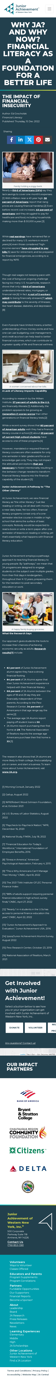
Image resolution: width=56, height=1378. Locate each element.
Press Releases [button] (18, 1319)
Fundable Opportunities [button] (24, 1289)
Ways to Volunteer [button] (21, 1265)
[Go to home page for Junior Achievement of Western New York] (21, 9)
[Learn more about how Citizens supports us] (28, 1152)
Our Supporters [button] (19, 1292)
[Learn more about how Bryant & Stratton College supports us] (28, 1116)
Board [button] (13, 1311)
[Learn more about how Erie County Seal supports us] (28, 1189)
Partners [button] (16, 1285)
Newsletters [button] (17, 1322)
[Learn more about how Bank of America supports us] (28, 1098)
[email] (47, 140)
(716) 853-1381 (15, 1245)
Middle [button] (14, 1338)
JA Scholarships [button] (19, 1345)
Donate (14, 1027)
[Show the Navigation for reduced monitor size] (49, 9)
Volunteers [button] (17, 1262)
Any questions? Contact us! (20, 1043)
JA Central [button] (43, 1374)
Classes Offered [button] (19, 1269)
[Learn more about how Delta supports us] (28, 1170)
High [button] (12, 1342)
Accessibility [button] (13, 1374)
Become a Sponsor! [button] (21, 1300)
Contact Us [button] (15, 1242)
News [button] (13, 1326)
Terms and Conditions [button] (19, 1370)
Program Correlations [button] (22, 1280)
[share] (11, 140)
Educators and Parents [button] (26, 1274)
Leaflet (22, 1054)
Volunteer (35, 1027)
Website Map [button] (29, 1374)
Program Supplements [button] (23, 1277)
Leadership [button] (16, 1308)
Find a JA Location (20, 1360)
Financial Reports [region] (20, 1296)
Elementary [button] (17, 1334)
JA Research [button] (17, 1315)
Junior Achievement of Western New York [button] (23, 1355)
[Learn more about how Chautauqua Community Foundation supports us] (28, 1134)
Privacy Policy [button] (40, 1370)
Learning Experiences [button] (25, 1331)
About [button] (14, 1305)
